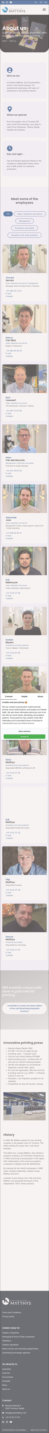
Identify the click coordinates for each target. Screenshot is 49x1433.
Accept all (24, 736)
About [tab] (40, 696)
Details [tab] (24, 696)
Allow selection (25, 731)
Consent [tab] (9, 696)
